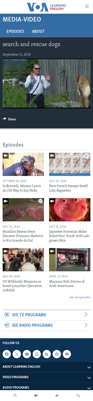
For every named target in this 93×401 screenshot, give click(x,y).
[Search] (78, 395)
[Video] (36, 395)
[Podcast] (57, 354)
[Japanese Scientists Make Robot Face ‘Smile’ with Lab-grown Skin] (69, 209)
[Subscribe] (67, 354)
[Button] (9, 120)
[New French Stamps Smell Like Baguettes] (69, 164)
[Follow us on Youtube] (27, 354)
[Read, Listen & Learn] (15, 395)
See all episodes (79, 297)
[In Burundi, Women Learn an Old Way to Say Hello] (23, 164)
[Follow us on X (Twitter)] (17, 354)
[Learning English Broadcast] (57, 395)
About (38, 32)
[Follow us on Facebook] (7, 354)
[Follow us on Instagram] (37, 354)
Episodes (15, 32)
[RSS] (47, 354)
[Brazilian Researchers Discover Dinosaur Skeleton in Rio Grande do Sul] (23, 209)
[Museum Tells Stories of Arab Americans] (69, 259)
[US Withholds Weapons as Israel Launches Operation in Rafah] (23, 259)
